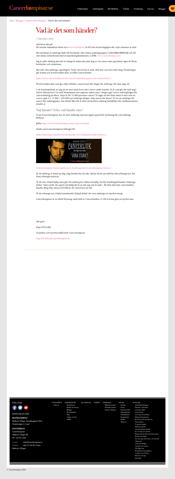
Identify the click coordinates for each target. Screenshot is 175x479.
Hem (12, 20)
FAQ (68, 414)
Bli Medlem (113, 9)
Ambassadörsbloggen (35, 20)
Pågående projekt (110, 405)
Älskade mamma (140, 426)
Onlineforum (71, 405)
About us (123, 422)
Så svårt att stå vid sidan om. (144, 419)
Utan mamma (139, 422)
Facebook (14, 407)
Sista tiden (138, 458)
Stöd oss (56, 405)
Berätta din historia (73, 407)
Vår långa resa (139, 448)
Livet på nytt (139, 412)
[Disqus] (87, 288)
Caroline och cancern (141, 446)
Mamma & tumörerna (142, 417)
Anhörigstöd (97, 9)
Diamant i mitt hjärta (141, 407)
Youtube (26, 407)
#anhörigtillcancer (62, 168)
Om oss (150, 9)
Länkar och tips (72, 417)
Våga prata (138, 441)
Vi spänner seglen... (141, 424)
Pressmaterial (125, 417)
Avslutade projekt (110, 407)
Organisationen (125, 412)
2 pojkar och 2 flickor (142, 453)
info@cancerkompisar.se (32, 442)
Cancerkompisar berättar (142, 429)
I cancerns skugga (140, 443)
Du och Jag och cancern (142, 431)
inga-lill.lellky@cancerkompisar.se (53, 238)
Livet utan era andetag (142, 414)
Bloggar (161, 9)
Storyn (123, 407)
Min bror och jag (140, 455)
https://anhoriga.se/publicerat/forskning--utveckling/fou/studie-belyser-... (72, 134)
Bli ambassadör (71, 412)
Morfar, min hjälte (141, 436)
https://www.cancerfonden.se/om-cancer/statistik (65, 123)
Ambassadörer (125, 414)
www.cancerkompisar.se (109, 55)
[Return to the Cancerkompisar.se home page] (31, 8)
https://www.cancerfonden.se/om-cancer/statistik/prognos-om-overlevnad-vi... (74, 78)
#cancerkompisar (76, 47)
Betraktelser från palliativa (143, 451)
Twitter (20, 407)
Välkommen (82, 9)
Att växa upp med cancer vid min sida (147, 439)
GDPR (69, 419)
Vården (126, 9)
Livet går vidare (140, 410)
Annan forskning (110, 410)
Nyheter (123, 405)
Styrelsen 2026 (125, 410)
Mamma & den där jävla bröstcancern (147, 434)
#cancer (107, 168)
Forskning (138, 9)
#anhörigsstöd (79, 168)
